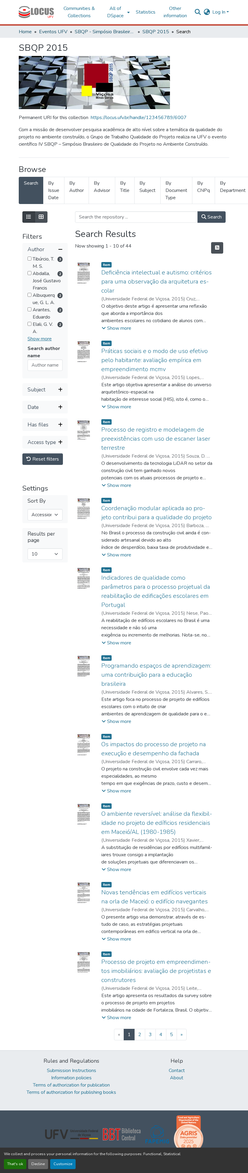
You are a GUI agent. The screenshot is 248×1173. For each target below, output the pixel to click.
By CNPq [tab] (203, 187)
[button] (36, 12)
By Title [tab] (124, 187)
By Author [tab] (76, 187)
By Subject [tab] (147, 187)
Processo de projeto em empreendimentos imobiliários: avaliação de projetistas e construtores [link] (156, 971)
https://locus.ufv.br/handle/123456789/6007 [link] (139, 117)
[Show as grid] (41, 217)
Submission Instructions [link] (71, 1070)
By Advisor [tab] (102, 187)
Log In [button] (219, 12)
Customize (63, 1164)
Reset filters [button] (45, 459)
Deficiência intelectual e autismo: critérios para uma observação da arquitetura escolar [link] (156, 281)
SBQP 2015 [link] (155, 31)
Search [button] (214, 217)
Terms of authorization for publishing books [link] (71, 1092)
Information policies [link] (71, 1077)
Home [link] (25, 31)
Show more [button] (40, 338)
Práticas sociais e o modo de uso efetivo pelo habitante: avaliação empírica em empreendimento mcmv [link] (154, 360)
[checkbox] (29, 259)
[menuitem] (117, 12)
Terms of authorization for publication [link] (71, 1085)
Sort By (37, 501)
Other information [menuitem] (175, 12)
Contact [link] (177, 1070)
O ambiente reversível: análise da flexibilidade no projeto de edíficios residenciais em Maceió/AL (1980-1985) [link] (156, 823)
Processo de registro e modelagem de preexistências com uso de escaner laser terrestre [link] (155, 439)
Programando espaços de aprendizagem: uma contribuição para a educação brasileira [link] (156, 675)
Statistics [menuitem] (145, 12)
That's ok (15, 1164)
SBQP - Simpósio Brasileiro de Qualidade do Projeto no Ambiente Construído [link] (105, 31)
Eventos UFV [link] (53, 31)
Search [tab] (31, 183)
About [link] (176, 1077)
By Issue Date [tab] (53, 190)
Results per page (41, 537)
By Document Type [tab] (176, 190)
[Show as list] (28, 217)
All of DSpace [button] (115, 12)
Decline (38, 1164)
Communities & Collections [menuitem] (79, 12)
